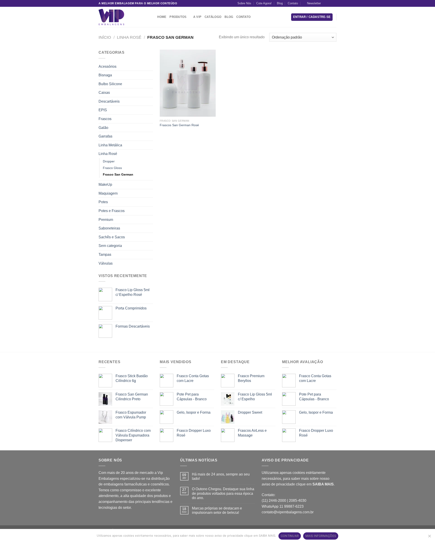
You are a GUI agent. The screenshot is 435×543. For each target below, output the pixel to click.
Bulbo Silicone (110, 84)
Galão (103, 128)
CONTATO (243, 17)
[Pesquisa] (152, 17)
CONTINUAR (290, 536)
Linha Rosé (129, 37)
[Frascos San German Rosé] (188, 83)
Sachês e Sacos (112, 237)
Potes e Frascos (112, 211)
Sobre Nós (244, 3)
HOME (161, 17)
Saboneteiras (109, 228)
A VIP (197, 17)
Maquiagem (108, 193)
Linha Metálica (110, 145)
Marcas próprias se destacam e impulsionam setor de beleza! (217, 510)
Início (105, 37)
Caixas (104, 92)
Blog (280, 3)
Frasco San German (118, 174)
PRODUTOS (177, 17)
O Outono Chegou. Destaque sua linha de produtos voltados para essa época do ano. (223, 493)
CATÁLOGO (213, 17)
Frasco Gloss (112, 168)
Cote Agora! (264, 3)
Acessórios (107, 66)
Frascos (105, 119)
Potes (103, 202)
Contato (293, 3)
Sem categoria (110, 246)
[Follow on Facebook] (325, 3)
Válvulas (106, 263)
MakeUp (105, 184)
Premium (106, 220)
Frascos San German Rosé (179, 125)
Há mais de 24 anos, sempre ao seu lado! (221, 476)
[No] (429, 537)
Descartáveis (109, 101)
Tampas (105, 254)
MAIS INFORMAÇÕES (320, 536)
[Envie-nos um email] (334, 3)
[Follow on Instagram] (330, 3)
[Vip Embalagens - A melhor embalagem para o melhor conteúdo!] (121, 17)
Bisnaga (105, 75)
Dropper (109, 161)
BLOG (229, 17)
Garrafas (105, 136)
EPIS (103, 110)
